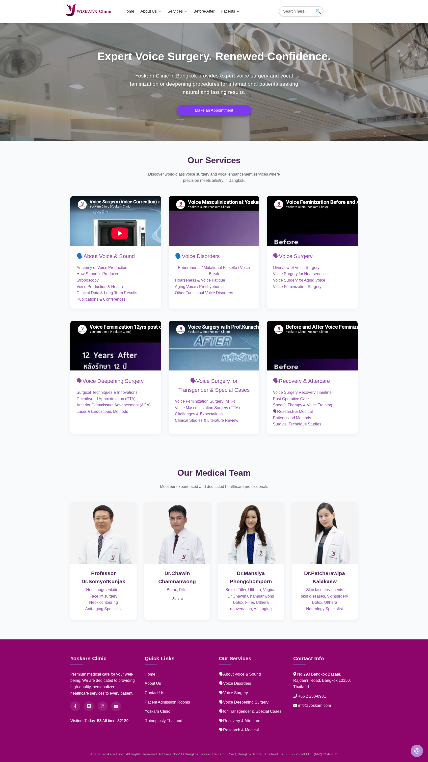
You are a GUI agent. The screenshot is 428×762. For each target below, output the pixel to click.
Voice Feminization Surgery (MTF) (205, 401)
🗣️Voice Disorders (197, 256)
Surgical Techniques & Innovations (107, 392)
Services (175, 11)
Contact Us (154, 693)
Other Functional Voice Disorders (204, 293)
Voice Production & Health (100, 287)
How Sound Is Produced (98, 274)
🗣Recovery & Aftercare (301, 381)
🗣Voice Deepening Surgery (110, 381)
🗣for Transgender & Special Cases (250, 711)
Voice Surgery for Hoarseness (299, 274)
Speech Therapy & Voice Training (302, 405)
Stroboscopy (88, 280)
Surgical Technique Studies (297, 424)
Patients (228, 11)
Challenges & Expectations (199, 414)
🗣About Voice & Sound (240, 674)
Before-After (203, 11)
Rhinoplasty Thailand (163, 721)
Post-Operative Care (291, 399)
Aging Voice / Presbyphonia (199, 287)
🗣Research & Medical (293, 411)
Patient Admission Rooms (167, 702)
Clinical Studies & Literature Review (206, 420)
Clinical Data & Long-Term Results (107, 293)
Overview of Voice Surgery (296, 267)
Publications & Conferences (101, 299)
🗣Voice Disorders (235, 683)
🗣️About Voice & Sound (106, 256)
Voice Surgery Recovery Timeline (302, 392)
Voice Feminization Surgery (297, 287)
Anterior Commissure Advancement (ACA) (114, 405)
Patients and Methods (292, 418)
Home (129, 11)
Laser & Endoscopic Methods (102, 411)
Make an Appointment (214, 110)
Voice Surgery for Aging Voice (299, 280)
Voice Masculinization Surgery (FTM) (207, 408)
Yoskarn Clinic (157, 711)
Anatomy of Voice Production (102, 267)
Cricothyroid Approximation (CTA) (106, 399)
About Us (148, 11)
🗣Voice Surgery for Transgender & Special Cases (214, 385)
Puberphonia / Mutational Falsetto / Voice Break (214, 270)
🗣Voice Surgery (293, 256)
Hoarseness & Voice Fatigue (200, 280)
